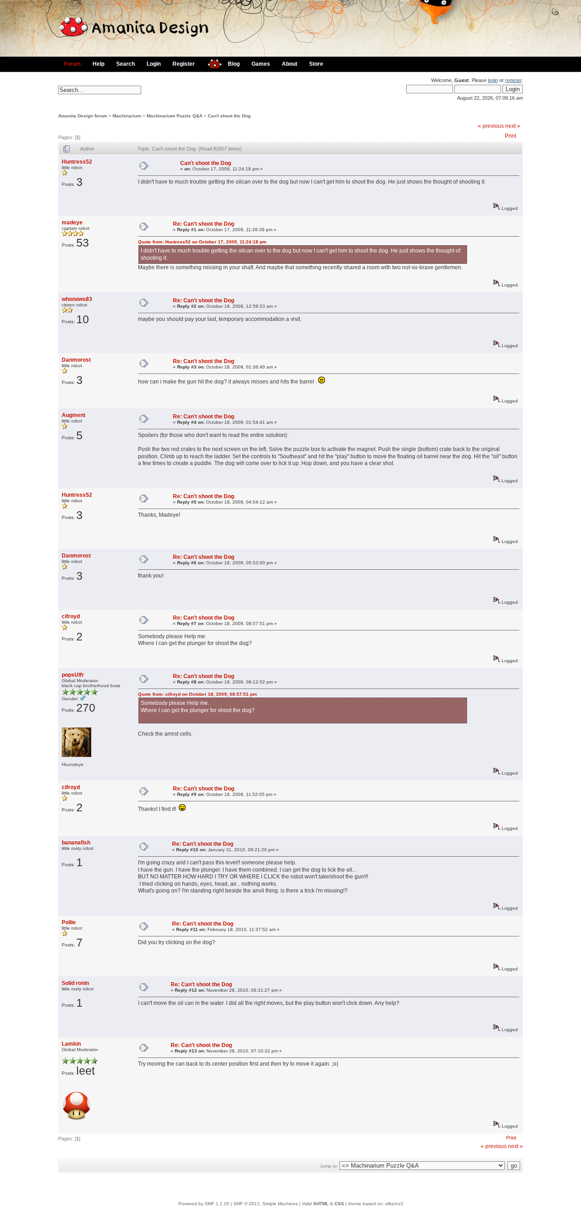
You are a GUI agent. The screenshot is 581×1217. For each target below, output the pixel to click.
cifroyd (71, 616)
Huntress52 (77, 162)
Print (510, 136)
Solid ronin (75, 983)
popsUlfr (73, 675)
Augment (73, 415)
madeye (72, 222)
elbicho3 (394, 1203)
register (513, 80)
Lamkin (71, 1044)
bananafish (76, 842)
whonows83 (77, 299)
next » (512, 126)
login (493, 80)
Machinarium (127, 115)
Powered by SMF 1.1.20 (203, 1203)
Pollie (69, 922)
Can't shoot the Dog (229, 115)
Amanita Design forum (82, 115)
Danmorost (76, 360)
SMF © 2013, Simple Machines (265, 1203)
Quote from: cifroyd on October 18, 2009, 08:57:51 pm (197, 694)
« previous (491, 126)
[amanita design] (211, 63)
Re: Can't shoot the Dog (203, 224)
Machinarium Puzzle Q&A (174, 115)
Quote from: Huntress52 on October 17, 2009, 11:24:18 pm (202, 241)
